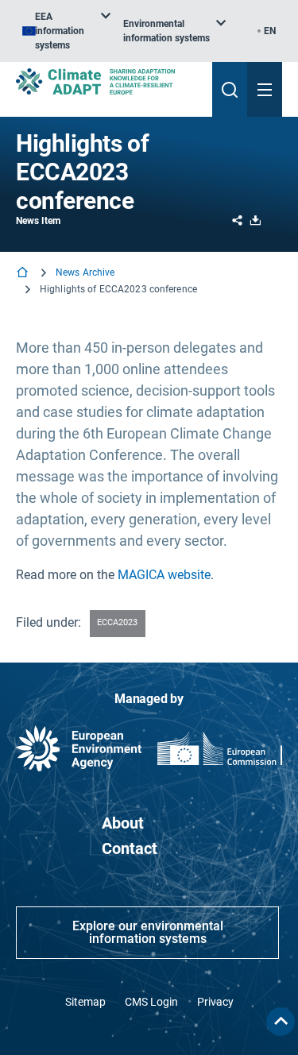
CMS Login (151, 1001)
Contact (129, 848)
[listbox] (66, 31)
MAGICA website (164, 574)
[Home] (24, 273)
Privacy (215, 1001)
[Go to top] (280, 1021)
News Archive (85, 272)
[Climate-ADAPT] (107, 81)
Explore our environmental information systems (147, 932)
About (123, 823)
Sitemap (85, 1001)
